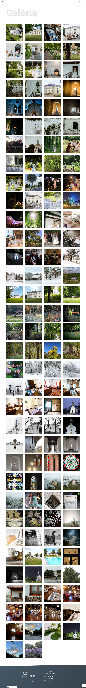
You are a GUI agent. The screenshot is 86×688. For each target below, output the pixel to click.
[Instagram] (31, 676)
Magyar (10, 686)
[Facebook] (34, 676)
